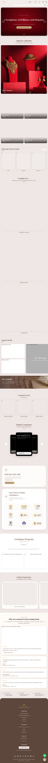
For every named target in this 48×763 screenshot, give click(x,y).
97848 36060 (24, 738)
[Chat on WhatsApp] (44, 755)
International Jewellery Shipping (24, 715)
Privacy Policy (27, 760)
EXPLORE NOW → (24, 544)
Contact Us (24, 730)
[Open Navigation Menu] (46, 2)
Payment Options (24, 717)
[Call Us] (44, 759)
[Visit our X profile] (23, 756)
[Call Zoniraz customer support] (25, 741)
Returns (24, 719)
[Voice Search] (45, 4)
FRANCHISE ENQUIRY (24, 747)
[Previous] (6, 444)
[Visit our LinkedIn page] (31, 756)
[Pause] (25, 435)
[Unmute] (27, 435)
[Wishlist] (39, 2)
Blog (24, 728)
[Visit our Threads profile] (33, 756)
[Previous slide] (3, 21)
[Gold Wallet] (35, 2)
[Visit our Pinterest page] (20, 756)
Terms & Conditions (21, 760)
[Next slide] (44, 21)
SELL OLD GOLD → (9, 482)
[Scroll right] (45, 150)
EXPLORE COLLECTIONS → (24, 27)
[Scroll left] (43, 150)
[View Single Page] (29, 435)
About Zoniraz (24, 732)
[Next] (42, 444)
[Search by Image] (44, 4)
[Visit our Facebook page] (26, 756)
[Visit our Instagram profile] (28, 756)
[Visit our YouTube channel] (18, 756)
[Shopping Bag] (43, 2)
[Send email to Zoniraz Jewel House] (23, 741)
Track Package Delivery (24, 713)
